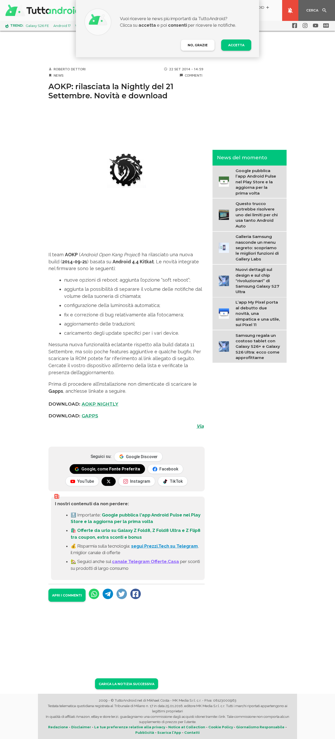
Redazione (58, 727)
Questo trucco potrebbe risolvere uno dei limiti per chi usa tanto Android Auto (257, 214)
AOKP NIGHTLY (100, 404)
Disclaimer (81, 727)
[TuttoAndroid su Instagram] (304, 25)
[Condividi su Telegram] (108, 594)
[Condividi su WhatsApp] (94, 594)
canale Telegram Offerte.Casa (145, 561)
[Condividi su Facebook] (135, 594)
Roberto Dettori (70, 69)
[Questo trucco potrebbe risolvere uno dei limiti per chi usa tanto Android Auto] (225, 214)
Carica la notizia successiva (126, 684)
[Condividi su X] (121, 594)
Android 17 (62, 26)
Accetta (236, 45)
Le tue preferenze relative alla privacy (129, 727)
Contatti (192, 732)
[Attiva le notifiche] (290, 10)
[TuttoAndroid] (44, 10)
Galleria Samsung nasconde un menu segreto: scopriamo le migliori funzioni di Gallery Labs (257, 247)
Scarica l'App (169, 732)
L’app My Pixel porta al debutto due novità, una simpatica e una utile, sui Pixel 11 (258, 313)
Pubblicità (144, 732)
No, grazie (198, 45)
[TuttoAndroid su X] (109, 481)
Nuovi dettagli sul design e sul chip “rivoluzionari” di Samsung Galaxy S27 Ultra (257, 280)
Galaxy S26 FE (37, 26)
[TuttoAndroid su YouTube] (314, 25)
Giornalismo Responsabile (260, 727)
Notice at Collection (186, 727)
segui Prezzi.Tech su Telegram (164, 546)
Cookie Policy (220, 727)
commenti (193, 75)
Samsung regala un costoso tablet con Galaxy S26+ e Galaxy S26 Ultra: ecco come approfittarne (258, 346)
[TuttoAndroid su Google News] (325, 25)
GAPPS (90, 415)
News (59, 75)
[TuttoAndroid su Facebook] (293, 25)
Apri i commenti (67, 595)
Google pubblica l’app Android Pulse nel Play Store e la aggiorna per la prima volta (256, 181)
